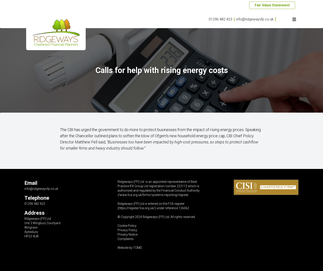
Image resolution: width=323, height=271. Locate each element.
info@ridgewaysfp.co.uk (255, 19)
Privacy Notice (128, 234)
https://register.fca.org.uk (136, 208)
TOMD (137, 247)
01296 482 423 (220, 19)
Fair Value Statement (272, 5)
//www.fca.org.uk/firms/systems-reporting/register (153, 195)
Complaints (126, 239)
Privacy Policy (127, 230)
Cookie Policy (127, 225)
